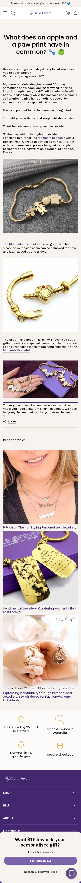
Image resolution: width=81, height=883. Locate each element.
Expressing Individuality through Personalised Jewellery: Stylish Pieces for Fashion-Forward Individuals (37, 696)
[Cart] (76, 13)
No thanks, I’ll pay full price (40, 871)
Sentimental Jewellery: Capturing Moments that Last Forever (39, 610)
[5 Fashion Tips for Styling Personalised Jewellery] (40, 487)
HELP (6, 805)
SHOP (7, 793)
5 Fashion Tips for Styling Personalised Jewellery (39, 527)
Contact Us (12, 831)
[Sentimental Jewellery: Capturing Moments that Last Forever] (40, 568)
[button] (71, 873)
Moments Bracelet (51, 138)
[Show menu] (5, 13)
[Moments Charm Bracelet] (40, 295)
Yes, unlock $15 (40, 860)
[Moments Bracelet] (40, 196)
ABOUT (8, 818)
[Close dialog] (76, 836)
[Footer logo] (17, 779)
